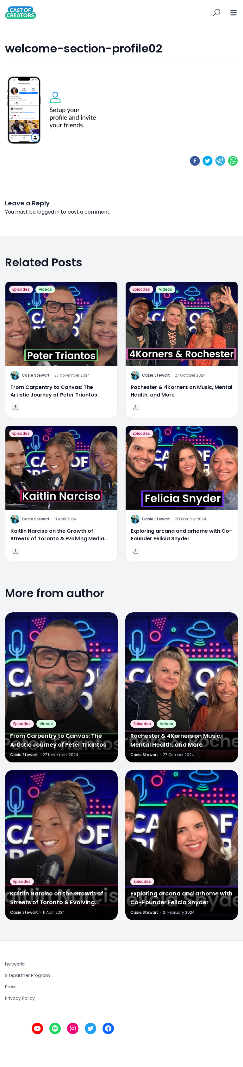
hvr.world (15, 964)
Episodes (21, 289)
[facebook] (195, 161)
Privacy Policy (20, 998)
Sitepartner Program (27, 975)
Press (10, 987)
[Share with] (15, 408)
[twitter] (207, 161)
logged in (48, 211)
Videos (45, 289)
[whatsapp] (233, 161)
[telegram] (220, 161)
